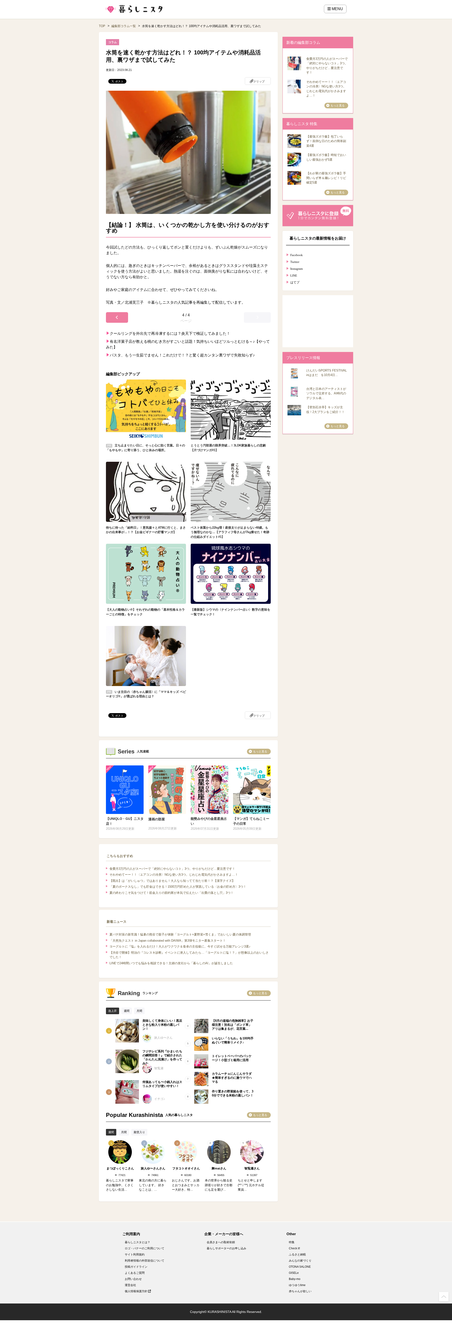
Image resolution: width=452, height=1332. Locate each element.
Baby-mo (294, 1279)
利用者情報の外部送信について (144, 1260)
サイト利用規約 (135, 1254)
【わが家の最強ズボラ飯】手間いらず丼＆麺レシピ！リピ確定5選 (326, 178)
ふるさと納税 (297, 1254)
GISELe (294, 1273)
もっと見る (260, 751)
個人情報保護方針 (136, 1291)
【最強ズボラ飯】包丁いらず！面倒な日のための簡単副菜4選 (326, 141)
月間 (139, 1011)
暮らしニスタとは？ (137, 1242)
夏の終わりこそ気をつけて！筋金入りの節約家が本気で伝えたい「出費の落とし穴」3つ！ (171, 893)
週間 (126, 1011)
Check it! (294, 1248)
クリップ (259, 81)
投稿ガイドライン (136, 1266)
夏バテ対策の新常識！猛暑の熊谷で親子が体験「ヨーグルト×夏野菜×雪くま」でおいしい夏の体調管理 (180, 934)
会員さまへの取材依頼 (221, 1242)
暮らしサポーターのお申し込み (226, 1248)
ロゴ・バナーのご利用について (144, 1248)
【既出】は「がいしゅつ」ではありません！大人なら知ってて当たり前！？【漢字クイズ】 (172, 881)
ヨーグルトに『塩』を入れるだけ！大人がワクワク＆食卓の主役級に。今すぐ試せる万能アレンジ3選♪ (179, 946)
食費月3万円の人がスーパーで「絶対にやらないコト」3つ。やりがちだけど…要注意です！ (172, 868)
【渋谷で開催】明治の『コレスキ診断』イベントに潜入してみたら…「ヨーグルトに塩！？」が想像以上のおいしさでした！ (189, 955)
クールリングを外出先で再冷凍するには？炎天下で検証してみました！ (170, 333)
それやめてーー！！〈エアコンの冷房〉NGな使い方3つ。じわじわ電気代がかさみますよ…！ (173, 874)
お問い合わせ (133, 1279)
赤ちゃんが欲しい (300, 1291)
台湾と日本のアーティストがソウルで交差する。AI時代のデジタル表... (326, 393)
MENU (337, 9)
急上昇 (112, 1011)
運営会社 (130, 1285)
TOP (102, 26)
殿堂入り (139, 1132)
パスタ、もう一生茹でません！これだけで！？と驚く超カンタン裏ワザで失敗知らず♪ (182, 355)
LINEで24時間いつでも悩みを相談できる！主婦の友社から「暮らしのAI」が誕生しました (171, 963)
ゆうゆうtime (297, 1285)
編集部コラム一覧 (123, 26)
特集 (292, 1242)
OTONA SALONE (300, 1266)
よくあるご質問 (135, 1273)
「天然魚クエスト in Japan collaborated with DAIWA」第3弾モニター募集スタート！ (167, 940)
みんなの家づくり (300, 1260)
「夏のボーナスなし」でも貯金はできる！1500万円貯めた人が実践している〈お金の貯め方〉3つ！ (177, 886)
